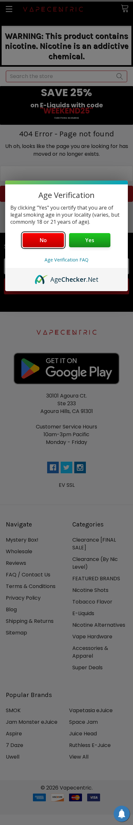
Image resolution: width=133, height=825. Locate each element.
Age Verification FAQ (66, 260)
